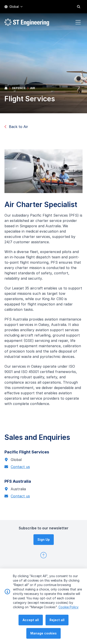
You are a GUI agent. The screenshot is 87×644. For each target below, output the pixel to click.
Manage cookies (43, 633)
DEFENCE (19, 88)
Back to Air (18, 126)
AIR (32, 88)
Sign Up (43, 539)
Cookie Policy (68, 607)
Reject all (57, 620)
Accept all (31, 620)
